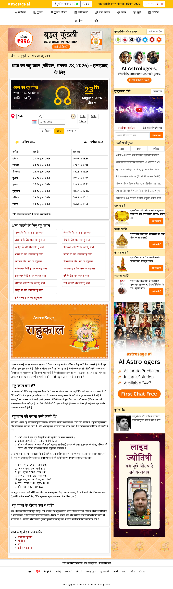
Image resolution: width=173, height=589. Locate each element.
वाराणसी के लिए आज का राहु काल (30, 283)
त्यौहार (156, 148)
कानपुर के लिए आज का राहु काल (29, 246)
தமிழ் (58, 571)
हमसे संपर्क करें (105, 563)
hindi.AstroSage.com (100, 584)
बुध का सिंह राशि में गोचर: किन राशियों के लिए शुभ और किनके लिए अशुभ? (140, 190)
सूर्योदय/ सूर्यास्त (25, 547)
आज (59, 131)
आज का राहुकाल (25, 537)
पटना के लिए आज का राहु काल (28, 261)
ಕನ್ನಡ (79, 571)
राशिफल (20, 12)
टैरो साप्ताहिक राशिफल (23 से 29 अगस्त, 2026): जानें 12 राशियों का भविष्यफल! (140, 176)
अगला (70, 131)
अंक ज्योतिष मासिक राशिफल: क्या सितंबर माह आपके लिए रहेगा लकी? (140, 183)
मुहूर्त (137, 12)
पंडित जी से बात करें (65, 4)
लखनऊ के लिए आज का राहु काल (30, 239)
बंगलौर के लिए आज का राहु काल (78, 254)
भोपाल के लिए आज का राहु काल (29, 254)
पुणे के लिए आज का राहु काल (76, 275)
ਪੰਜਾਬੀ (142, 571)
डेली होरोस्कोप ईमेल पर (152, 127)
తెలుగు (68, 571)
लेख (122, 148)
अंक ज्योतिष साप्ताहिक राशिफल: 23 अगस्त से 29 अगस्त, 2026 (140, 162)
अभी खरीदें (156, 221)
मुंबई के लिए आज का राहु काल (77, 239)
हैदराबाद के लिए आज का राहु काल (78, 261)
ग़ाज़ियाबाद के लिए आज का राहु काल (31, 268)
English (48, 571)
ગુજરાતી (104, 571)
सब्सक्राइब (157, 91)
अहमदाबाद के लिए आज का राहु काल (79, 268)
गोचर (79, 20)
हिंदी (38, 571)
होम (13, 56)
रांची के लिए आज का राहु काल (77, 283)
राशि (94, 20)
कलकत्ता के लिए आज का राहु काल (79, 246)
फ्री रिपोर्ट (81, 12)
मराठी (115, 571)
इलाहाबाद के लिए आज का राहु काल (30, 275)
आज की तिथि (104, 3)
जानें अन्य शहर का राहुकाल (28, 297)
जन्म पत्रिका (118, 3)
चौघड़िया (21, 540)
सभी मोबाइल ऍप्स (155, 31)
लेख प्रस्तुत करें (91, 563)
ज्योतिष (153, 12)
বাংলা (124, 571)
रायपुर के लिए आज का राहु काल (29, 290)
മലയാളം (91, 571)
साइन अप (159, 3)
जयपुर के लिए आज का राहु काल (29, 232)
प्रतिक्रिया (78, 563)
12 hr (82, 116)
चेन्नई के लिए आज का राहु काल (77, 232)
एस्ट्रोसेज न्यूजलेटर (126, 127)
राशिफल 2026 (133, 3)
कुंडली (38, 12)
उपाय (121, 12)
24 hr (93, 116)
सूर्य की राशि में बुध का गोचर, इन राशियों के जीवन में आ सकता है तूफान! (140, 169)
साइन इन (149, 3)
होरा (19, 544)
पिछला (48, 131)
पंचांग (139, 148)
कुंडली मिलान (58, 12)
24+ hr (82, 121)
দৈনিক (132, 571)
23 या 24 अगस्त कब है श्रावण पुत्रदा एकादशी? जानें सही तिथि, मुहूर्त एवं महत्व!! (140, 155)
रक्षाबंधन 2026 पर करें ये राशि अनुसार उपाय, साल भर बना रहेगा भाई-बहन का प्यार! (140, 198)
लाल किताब (102, 12)
